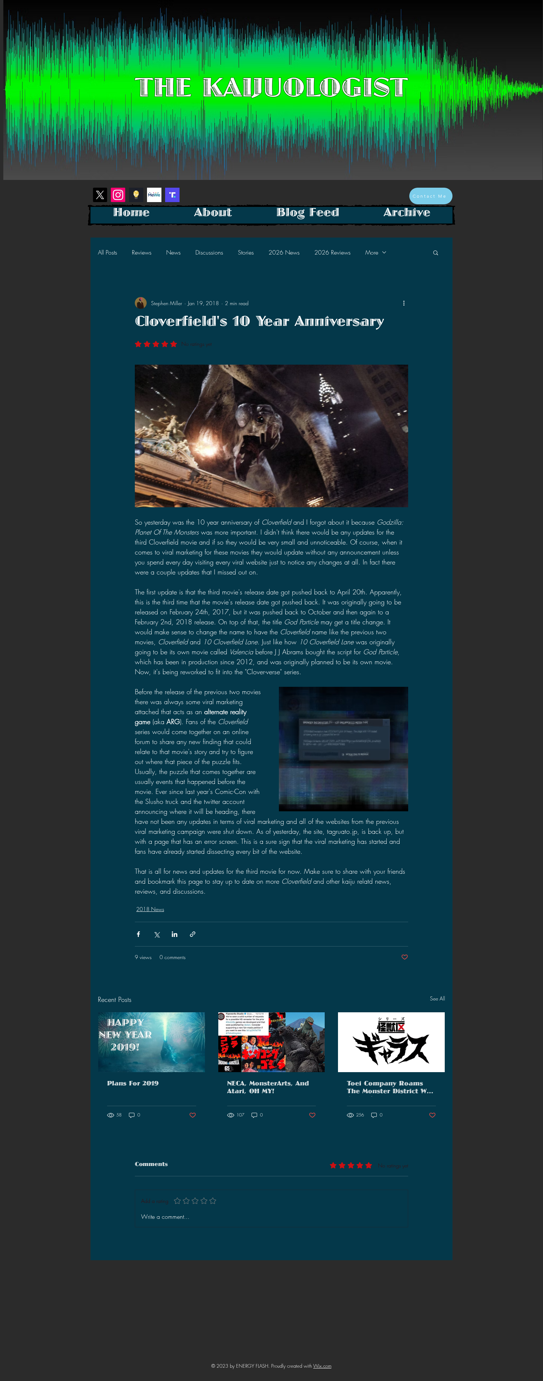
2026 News (284, 252)
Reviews (141, 252)
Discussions (209, 252)
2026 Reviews (332, 252)
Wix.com (322, 1366)
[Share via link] (192, 934)
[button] (435, 252)
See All (437, 998)
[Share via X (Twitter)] (156, 934)
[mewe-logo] (154, 195)
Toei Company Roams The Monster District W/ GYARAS (388, 1089)
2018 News (150, 909)
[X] (100, 195)
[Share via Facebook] (138, 934)
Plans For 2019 (132, 1085)
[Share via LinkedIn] (174, 934)
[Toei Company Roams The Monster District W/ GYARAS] (391, 1042)
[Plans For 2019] (151, 1042)
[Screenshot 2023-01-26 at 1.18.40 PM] (136, 195)
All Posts (107, 252)
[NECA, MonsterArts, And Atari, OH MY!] (271, 1042)
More (371, 252)
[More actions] (403, 303)
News (173, 252)
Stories (246, 252)
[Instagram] (118, 195)
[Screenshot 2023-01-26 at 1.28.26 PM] (172, 195)
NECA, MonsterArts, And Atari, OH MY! (268, 1089)
